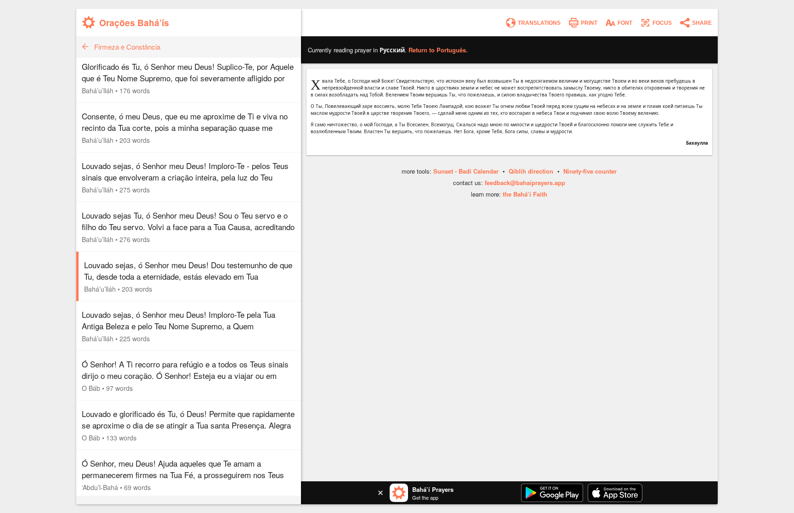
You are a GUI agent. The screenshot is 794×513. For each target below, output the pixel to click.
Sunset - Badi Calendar (466, 171)
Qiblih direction (531, 171)
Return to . (438, 49)
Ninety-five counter (590, 171)
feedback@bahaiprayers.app (525, 182)
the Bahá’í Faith (525, 194)
